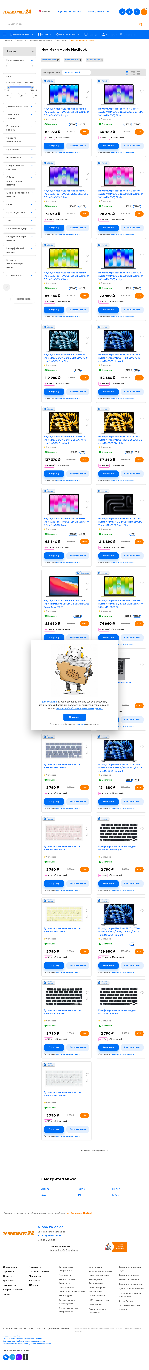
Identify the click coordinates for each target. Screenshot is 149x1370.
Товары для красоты (131, 1284)
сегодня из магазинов (68, 153)
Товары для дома (129, 1275)
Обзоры (33, 1285)
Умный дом (65, 1296)
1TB (137, 452)
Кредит (7, 1294)
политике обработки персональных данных (79, 708)
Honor (116, 1189)
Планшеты (65, 1275)
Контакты (34, 1281)
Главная (7, 41)
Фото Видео (126, 1301)
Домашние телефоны (131, 1289)
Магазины (35, 1276)
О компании (10, 1267)
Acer (44, 1195)
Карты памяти (97, 1296)
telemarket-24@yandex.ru (64, 1250)
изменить (80, 724)
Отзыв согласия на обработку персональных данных (27, 1344)
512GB (82, 124)
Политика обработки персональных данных (23, 1339)
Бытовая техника (129, 1280)
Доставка (8, 1281)
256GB (73, 206)
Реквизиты (35, 1267)
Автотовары (96, 1305)
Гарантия (8, 1272)
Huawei (81, 1189)
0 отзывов (51, 119)
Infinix (115, 1195)
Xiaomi (45, 1189)
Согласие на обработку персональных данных (24, 1341)
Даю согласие (49, 701)
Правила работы (39, 1272)
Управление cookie (11, 1336)
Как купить (9, 1285)
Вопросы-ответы (13, 1290)
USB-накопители (99, 1300)
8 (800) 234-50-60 (69, 12)
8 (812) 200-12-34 (99, 12)
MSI (79, 1195)
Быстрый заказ (78, 146)
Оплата (7, 1276)
